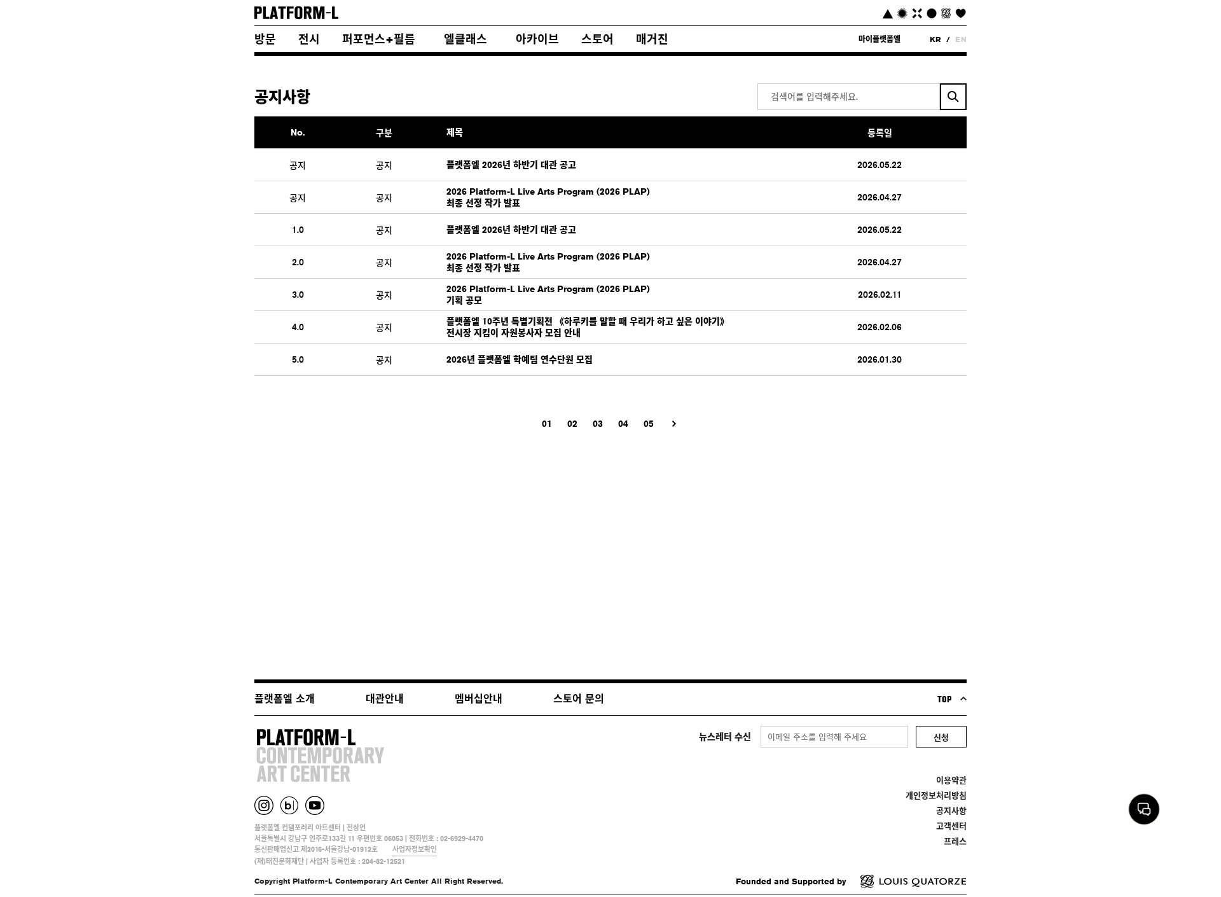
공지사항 (951, 810)
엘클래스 (465, 39)
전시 (309, 39)
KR (935, 39)
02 (572, 423)
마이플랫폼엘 (879, 39)
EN (961, 39)
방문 (265, 39)
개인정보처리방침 (936, 795)
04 (623, 423)
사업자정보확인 (414, 849)
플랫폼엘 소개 (284, 699)
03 (598, 423)
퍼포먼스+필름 (378, 39)
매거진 (652, 39)
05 (649, 423)
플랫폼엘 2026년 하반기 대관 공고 (511, 164)
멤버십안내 (478, 699)
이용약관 (951, 780)
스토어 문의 (578, 699)
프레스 (955, 841)
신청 (941, 737)
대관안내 (385, 699)
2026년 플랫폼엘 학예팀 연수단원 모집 (519, 359)
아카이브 (537, 39)
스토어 (597, 39)
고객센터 (951, 826)
